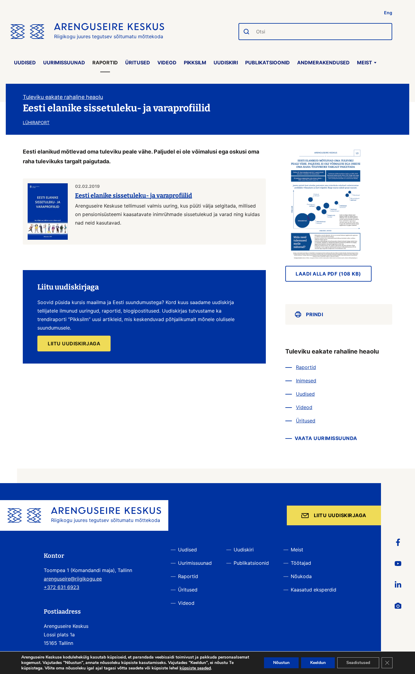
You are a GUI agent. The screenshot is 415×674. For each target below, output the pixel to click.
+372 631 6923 (61, 587)
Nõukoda (301, 576)
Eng (388, 12)
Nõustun (281, 663)
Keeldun (318, 663)
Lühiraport (36, 122)
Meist (364, 62)
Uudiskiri (226, 62)
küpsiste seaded (195, 668)
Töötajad (301, 563)
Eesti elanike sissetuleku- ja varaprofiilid (133, 195)
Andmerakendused (323, 62)
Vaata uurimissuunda (326, 438)
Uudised (25, 62)
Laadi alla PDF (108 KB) (328, 274)
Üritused (137, 62)
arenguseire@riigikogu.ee (73, 579)
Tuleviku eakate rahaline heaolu (63, 97)
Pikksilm (195, 62)
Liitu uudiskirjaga (340, 515)
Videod (167, 62)
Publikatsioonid (267, 62)
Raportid (105, 62)
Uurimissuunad (64, 62)
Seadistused (358, 663)
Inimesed (306, 381)
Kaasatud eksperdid (313, 590)
